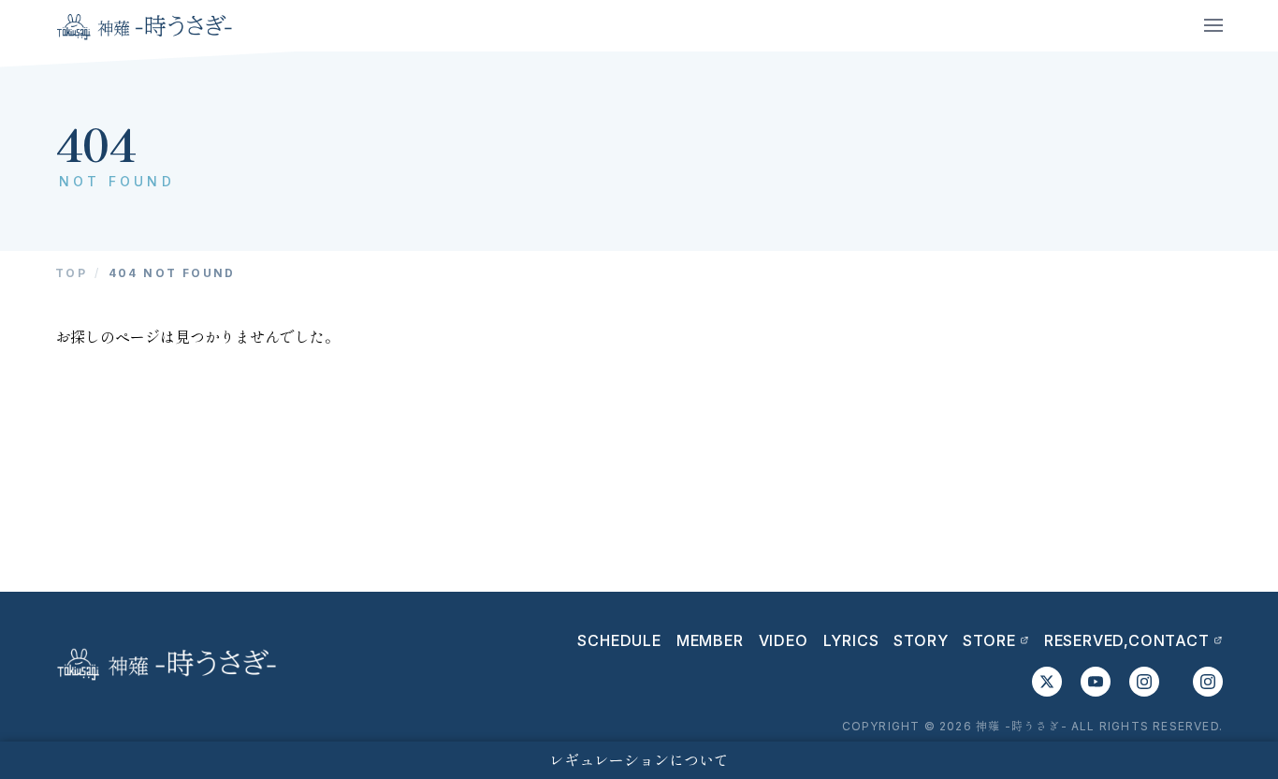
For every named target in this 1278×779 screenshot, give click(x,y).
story (920, 640)
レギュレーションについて (639, 760)
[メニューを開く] (1213, 25)
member (710, 640)
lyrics (851, 640)
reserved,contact (1127, 640)
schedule (619, 640)
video (783, 640)
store (989, 640)
